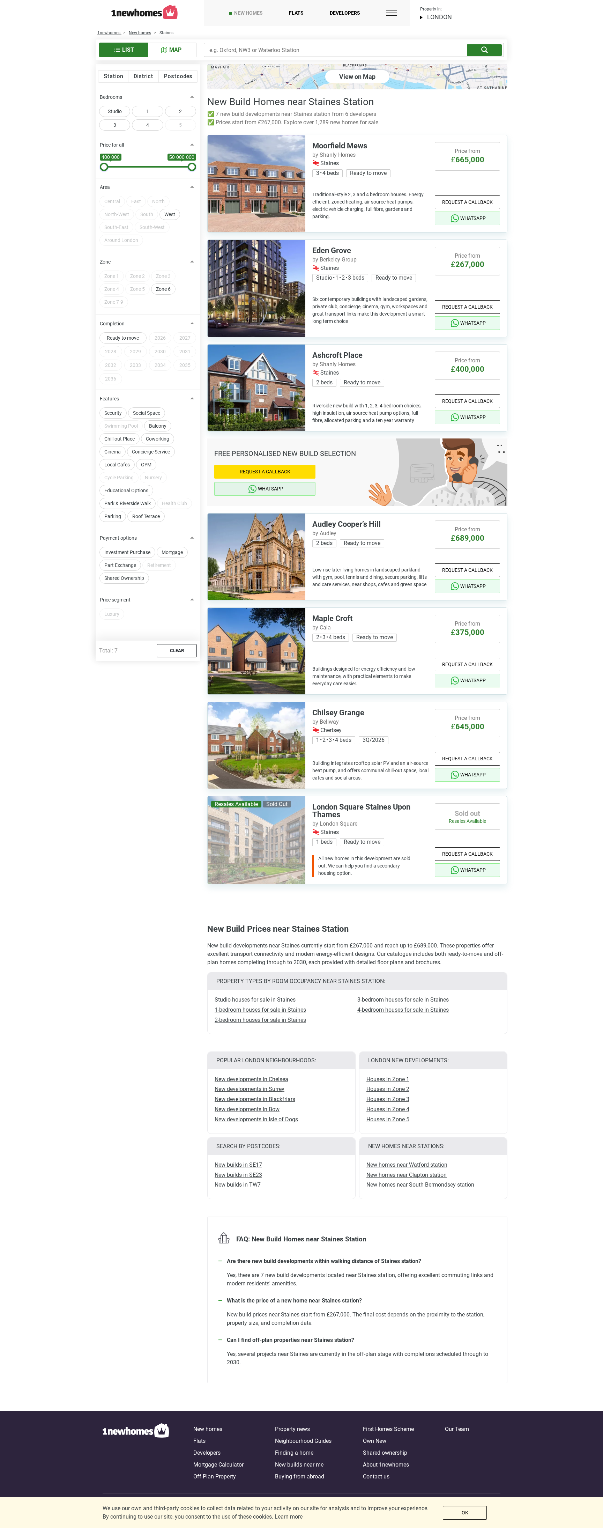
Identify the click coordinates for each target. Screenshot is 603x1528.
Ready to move (123, 338)
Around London (121, 240)
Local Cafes (117, 464)
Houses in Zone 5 (387, 1119)
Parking (112, 516)
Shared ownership (385, 1452)
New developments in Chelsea (251, 1079)
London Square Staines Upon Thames (361, 811)
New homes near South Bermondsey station (420, 1184)
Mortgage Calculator (218, 1464)
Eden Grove (331, 250)
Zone (105, 262)
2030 (160, 351)
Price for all (112, 145)
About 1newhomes (386, 1464)
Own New (374, 1441)
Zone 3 (163, 276)
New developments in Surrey (249, 1089)
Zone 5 (137, 289)
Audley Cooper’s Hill (346, 524)
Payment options (118, 538)
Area (105, 187)
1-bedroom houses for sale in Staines (260, 1009)
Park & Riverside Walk (127, 503)
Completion (112, 323)
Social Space (146, 413)
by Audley (324, 533)
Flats (296, 13)
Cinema (112, 452)
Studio (115, 111)
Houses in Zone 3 (387, 1099)
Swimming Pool (121, 426)
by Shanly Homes (334, 155)
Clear (177, 650)
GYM (146, 464)
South (146, 214)
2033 (135, 365)
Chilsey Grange (338, 712)
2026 (160, 338)
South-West (152, 227)
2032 (110, 365)
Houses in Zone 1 (387, 1079)
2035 (185, 365)
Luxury (111, 614)
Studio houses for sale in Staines (255, 999)
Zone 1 (111, 276)
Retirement (159, 565)
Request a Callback (467, 202)
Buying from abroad (299, 1476)
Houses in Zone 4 (387, 1109)
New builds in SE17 (238, 1164)
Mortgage (172, 552)
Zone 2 (137, 276)
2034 (160, 365)
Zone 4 (111, 289)
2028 (110, 351)
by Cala (321, 627)
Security (113, 413)
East (136, 201)
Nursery (153, 477)
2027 (185, 338)
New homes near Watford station (406, 1164)
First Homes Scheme (388, 1429)
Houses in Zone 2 (387, 1089)
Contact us (376, 1476)
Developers (345, 13)
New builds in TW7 (238, 1184)
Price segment (115, 600)
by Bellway (325, 721)
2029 (135, 351)
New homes (248, 13)
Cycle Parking (119, 477)
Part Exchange (120, 565)
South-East (116, 227)
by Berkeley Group (334, 259)
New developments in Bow (247, 1109)
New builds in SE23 (238, 1175)
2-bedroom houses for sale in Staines (260, 1020)
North (158, 201)
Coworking (157, 439)
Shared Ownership (124, 578)
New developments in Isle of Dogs (256, 1119)
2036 (110, 379)
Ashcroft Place (337, 355)
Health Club (174, 503)
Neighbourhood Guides (303, 1441)
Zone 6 (163, 289)
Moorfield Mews (339, 145)
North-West (116, 214)
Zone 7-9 (113, 302)
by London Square (334, 823)
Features (109, 398)
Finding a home (294, 1452)
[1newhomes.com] (136, 1453)
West (169, 214)
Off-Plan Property (214, 1476)
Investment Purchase (127, 552)
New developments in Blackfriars (255, 1099)
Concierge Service (151, 452)
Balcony (157, 426)
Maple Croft (332, 618)
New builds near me (299, 1464)
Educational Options (126, 490)
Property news (292, 1429)
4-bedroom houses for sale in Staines (403, 1009)
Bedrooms (111, 97)
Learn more (289, 1516)
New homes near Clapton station (406, 1175)
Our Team (457, 1429)
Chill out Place (119, 439)
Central (112, 201)
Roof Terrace (146, 516)
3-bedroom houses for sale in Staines (403, 999)
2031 (185, 351)
